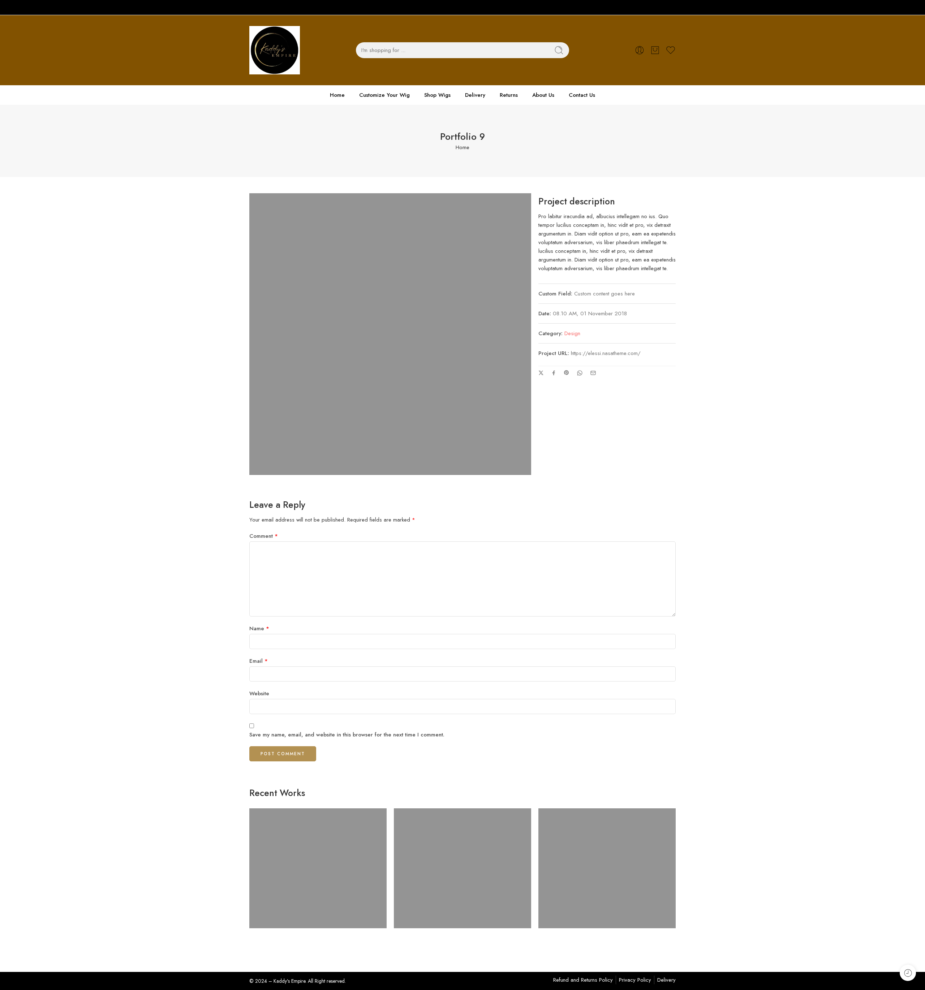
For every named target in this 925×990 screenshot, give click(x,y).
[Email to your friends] (593, 373)
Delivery (475, 95)
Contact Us (582, 95)
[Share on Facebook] (553, 373)
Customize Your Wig (384, 95)
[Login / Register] (639, 50)
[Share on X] (541, 373)
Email (258, 661)
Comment (263, 536)
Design (572, 333)
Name (259, 628)
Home (337, 95)
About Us (543, 95)
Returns (509, 95)
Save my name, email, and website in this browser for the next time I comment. (346, 735)
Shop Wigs (437, 95)
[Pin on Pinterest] (566, 373)
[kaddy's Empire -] (274, 50)
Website (259, 693)
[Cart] (655, 50)
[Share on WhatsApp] (580, 373)
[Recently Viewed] (908, 973)
